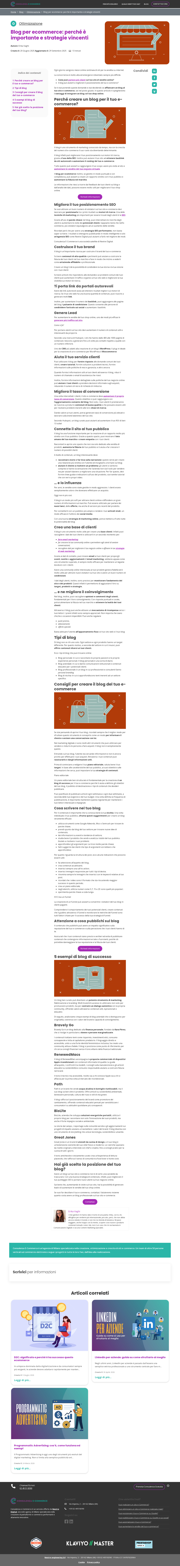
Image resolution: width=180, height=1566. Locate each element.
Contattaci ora (160, 4)
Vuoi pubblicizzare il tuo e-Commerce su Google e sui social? (143, 1517)
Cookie (81, 1562)
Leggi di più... (22, 1380)
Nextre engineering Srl (55, 1557)
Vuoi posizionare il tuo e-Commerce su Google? (138, 1513)
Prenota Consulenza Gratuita (149, 1486)
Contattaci (90, 1201)
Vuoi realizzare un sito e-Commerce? (133, 1504)
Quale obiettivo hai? (131, 4)
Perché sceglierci (110, 4)
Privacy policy (93, 1562)
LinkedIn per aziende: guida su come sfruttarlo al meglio (130, 1357)
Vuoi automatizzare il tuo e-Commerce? (134, 1522)
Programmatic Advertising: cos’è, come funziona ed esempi (47, 1447)
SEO (123, 215)
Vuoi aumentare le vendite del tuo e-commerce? (138, 1526)
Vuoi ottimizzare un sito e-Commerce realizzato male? (140, 1509)
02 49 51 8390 (26, 1488)
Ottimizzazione (33, 12)
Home (13, 12)
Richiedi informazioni (90, 196)
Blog (146, 4)
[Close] (168, 1485)
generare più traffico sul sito (68, 320)
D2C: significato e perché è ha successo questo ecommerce (43, 1359)
